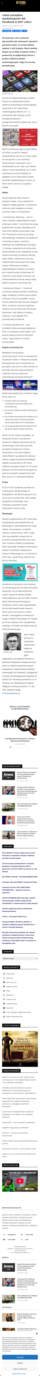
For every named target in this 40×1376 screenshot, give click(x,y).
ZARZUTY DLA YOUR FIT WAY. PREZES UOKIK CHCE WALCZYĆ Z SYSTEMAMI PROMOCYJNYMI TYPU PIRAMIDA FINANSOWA (19, 1080)
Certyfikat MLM (11, 1004)
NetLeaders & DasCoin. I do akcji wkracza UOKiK (19, 1149)
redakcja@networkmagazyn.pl (21, 1252)
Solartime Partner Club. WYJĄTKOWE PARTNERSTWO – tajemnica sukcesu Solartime (16, 890)
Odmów (20, 1363)
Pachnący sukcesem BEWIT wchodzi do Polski (19, 882)
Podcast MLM (11, 999)
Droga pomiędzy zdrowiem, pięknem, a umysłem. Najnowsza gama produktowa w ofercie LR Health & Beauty (18, 924)
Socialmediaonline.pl (11, 693)
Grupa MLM (10, 974)
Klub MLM (9, 1008)
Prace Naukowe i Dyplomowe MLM (18, 1012)
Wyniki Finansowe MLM (14, 1016)
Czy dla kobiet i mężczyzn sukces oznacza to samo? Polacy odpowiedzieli (27, 833)
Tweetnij (17, 31)
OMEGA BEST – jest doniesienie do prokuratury (18, 1122)
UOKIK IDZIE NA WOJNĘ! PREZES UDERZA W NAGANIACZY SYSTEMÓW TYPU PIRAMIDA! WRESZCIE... (17, 1114)
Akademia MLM (11, 987)
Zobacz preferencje (20, 1369)
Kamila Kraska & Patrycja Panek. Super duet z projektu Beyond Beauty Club (26, 1317)
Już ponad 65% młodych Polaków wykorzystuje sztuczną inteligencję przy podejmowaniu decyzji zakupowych (27, 791)
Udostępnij (7, 31)
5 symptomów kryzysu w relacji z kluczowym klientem (20, 739)
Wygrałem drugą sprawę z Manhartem (15, 1128)
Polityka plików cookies (19, 1373)
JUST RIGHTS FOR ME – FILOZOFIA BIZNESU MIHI (19, 877)
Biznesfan (9, 978)
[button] (37, 1333)
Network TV (10, 995)
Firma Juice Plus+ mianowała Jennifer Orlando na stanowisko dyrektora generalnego (26, 820)
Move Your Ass (11, 982)
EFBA (8, 991)
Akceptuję (20, 1357)
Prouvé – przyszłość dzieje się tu (14, 916)
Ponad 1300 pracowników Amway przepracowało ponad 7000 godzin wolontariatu (26, 775)
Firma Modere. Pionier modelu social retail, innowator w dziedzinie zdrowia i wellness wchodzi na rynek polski (18, 855)
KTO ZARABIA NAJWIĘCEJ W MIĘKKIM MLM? (27, 805)
